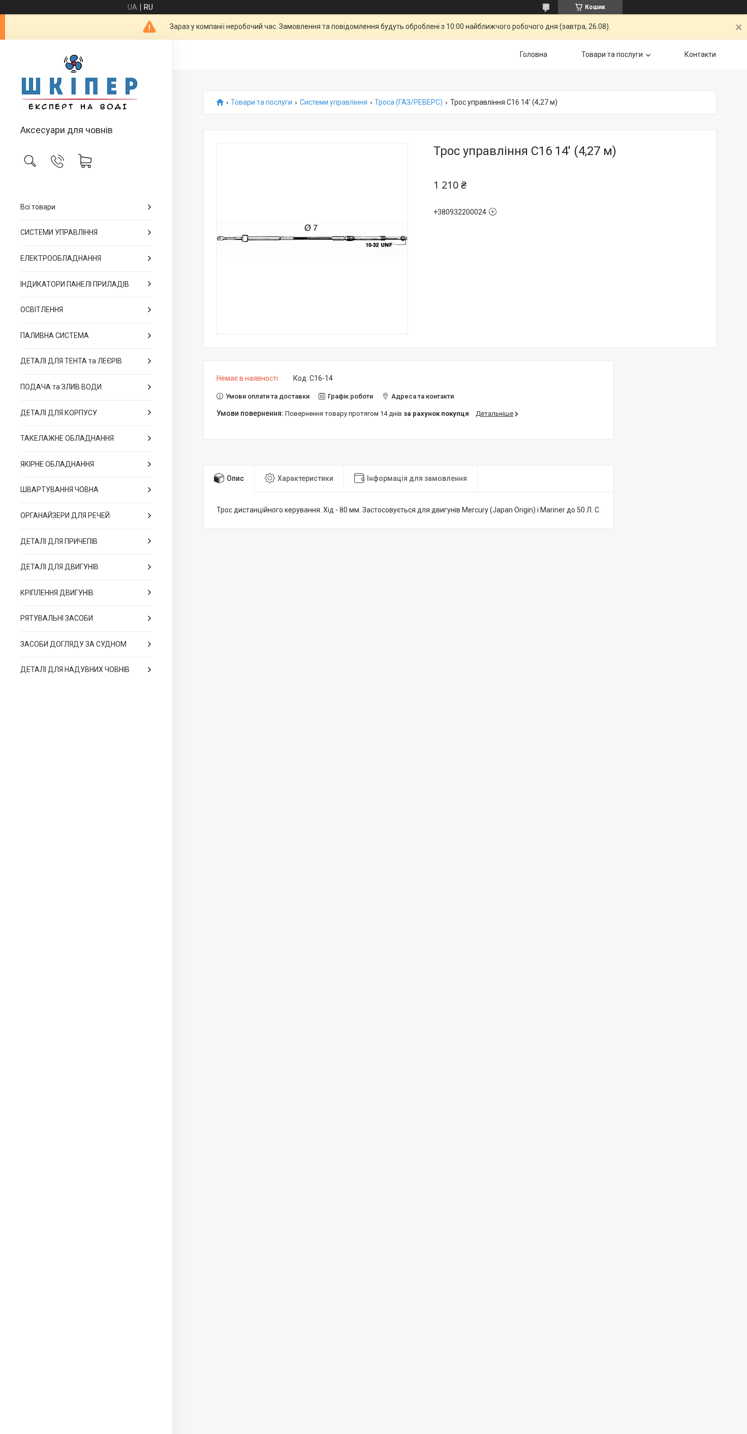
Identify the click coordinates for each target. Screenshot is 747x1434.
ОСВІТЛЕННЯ (41, 310)
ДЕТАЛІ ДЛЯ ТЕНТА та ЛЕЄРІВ (71, 361)
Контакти (700, 54)
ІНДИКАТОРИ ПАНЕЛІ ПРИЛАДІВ (74, 284)
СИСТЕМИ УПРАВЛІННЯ (59, 232)
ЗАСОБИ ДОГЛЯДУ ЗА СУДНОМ (73, 644)
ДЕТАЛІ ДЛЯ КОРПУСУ (58, 413)
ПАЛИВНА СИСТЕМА (54, 335)
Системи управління (333, 102)
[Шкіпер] (86, 83)
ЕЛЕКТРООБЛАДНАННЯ (60, 258)
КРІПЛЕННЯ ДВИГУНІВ (57, 593)
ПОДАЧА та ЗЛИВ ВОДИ (61, 387)
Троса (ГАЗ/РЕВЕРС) (409, 102)
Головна (533, 54)
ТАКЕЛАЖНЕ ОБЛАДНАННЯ (67, 438)
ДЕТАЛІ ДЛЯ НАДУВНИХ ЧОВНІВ (75, 669)
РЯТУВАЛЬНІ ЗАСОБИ (56, 618)
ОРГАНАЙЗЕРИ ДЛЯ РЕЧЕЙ (65, 515)
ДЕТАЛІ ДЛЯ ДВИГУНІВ (59, 567)
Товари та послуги (612, 54)
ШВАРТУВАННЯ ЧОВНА (59, 489)
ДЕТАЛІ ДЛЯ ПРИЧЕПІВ (59, 541)
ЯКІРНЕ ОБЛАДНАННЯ (57, 464)
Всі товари (37, 207)
